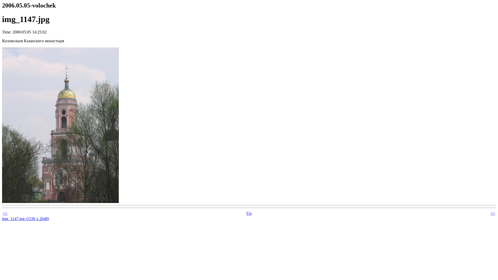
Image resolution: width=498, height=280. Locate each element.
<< (5, 213)
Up (249, 213)
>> (492, 213)
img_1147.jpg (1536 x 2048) (25, 218)
